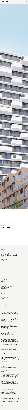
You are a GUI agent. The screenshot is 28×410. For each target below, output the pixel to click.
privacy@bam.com (12, 270)
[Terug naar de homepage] (4, 2)
